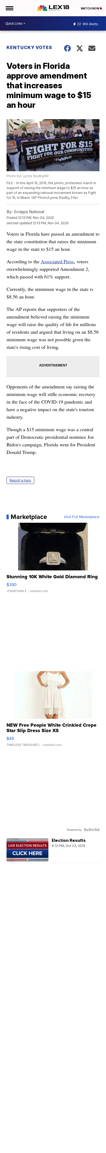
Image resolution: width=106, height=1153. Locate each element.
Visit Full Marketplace (81, 517)
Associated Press (57, 261)
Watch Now (90, 8)
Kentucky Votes (29, 47)
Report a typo (20, 480)
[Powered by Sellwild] (91, 830)
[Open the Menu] (9, 8)
